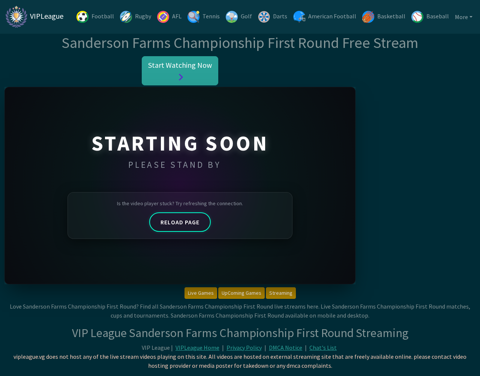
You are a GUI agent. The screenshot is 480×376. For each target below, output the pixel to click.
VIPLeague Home (197, 347)
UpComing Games (241, 292)
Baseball (437, 16)
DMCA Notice (285, 347)
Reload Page (180, 222)
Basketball (391, 16)
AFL (177, 16)
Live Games (201, 292)
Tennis (211, 16)
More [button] (461, 17)
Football (103, 16)
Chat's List (323, 347)
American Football (332, 16)
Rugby (143, 16)
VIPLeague (45, 16)
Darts (280, 16)
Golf (246, 16)
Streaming (280, 292)
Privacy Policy (244, 347)
